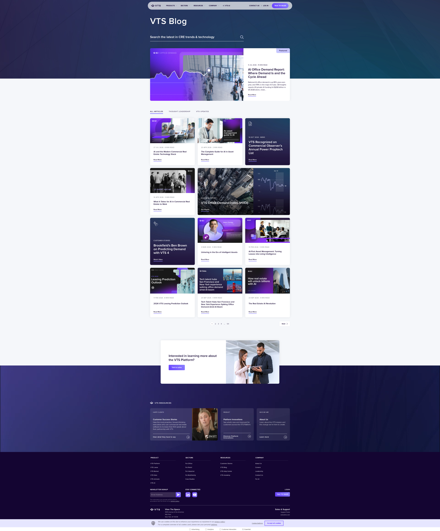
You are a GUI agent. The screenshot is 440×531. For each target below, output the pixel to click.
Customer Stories (226, 463)
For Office (188, 463)
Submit (178, 494)
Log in (265, 6)
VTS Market (154, 471)
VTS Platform (155, 463)
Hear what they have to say (164, 437)
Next (283, 324)
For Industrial (189, 471)
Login (287, 490)
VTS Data (153, 475)
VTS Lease (154, 467)
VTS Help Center (226, 471)
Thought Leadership (179, 111)
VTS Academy (225, 475)
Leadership (259, 471)
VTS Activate (155, 479)
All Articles (156, 111)
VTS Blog (168, 21)
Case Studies (190, 479)
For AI (257, 479)
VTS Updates (202, 111)
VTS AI (227, 6)
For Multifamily (190, 475)
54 (228, 324)
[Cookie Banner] (220, 525)
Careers (258, 467)
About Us (258, 463)
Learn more (264, 437)
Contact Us (254, 6)
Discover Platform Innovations (230, 437)
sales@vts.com (285, 515)
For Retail (188, 467)
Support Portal (285, 512)
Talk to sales (280, 6)
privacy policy (175, 501)
